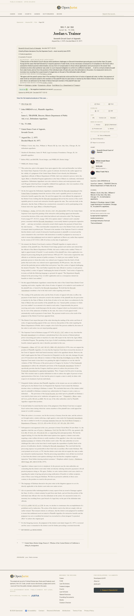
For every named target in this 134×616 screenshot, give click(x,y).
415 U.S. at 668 (26, 505)
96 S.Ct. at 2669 (37, 399)
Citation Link (102, 117)
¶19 (20, 383)
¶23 (20, 466)
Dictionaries (48, 14)
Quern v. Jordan (47, 74)
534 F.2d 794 (57, 430)
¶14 (20, 282)
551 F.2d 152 (26, 104)
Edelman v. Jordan (31, 85)
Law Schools (63, 592)
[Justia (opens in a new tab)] (35, 596)
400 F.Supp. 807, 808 (28, 462)
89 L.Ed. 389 (65, 423)
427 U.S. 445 (39, 347)
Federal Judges (64, 586)
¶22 (20, 427)
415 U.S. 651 (40, 211)
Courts (28, 14)
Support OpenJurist (108, 590)
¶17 (20, 332)
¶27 (20, 522)
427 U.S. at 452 (26, 399)
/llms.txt (96, 581)
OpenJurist (20, 22)
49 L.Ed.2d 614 (59, 347)
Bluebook (113, 117)
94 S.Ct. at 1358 (37, 505)
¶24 (20, 483)
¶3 (20, 123)
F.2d (35, 22)
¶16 (20, 320)
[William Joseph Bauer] (93, 162)
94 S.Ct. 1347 (50, 211)
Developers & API (100, 578)
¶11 (20, 190)
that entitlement (36, 237)
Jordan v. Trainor (47, 82)
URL (93, 117)
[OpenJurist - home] (67, 8)
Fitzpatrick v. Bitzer (44, 85)
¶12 (20, 210)
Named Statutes (65, 594)
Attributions (66, 611)
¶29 (23, 542)
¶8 (20, 159)
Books (59, 14)
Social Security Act (51, 393)
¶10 (20, 168)
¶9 (20, 163)
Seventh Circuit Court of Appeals (67, 39)
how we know (57, 89)
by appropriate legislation (45, 371)
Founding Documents (66, 597)
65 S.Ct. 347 (56, 423)
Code (20, 14)
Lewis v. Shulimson (45, 430)
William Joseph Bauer (103, 161)
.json (26, 557)
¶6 (20, 145)
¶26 (20, 505)
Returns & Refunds (53, 611)
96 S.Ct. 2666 (49, 347)
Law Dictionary (64, 584)
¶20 (20, 405)
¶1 (20, 104)
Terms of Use (77, 611)
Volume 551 (28, 22)
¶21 (20, 415)
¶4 (20, 129)
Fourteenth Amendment (66, 366)
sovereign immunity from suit (51, 420)
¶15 (20, 294)
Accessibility (30, 611)
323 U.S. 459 (42, 423)
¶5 (20, 137)
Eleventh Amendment (71, 191)
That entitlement (96, 223)
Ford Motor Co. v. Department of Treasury (66, 85)
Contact (41, 611)
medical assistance (27, 441)
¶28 (20, 529)
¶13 (20, 244)
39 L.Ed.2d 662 (61, 211)
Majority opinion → (101, 168)
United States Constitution (29, 193)
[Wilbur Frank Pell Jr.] (93, 173)
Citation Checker (65, 602)
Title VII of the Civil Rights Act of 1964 (66, 358)
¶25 (20, 490)
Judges (37, 14)
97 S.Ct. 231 (32, 433)
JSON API (97, 584)
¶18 (20, 347)
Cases (12, 14)
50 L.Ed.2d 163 (42, 433)
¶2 (20, 109)
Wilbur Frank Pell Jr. (102, 172)
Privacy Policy (89, 611)
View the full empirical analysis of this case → (32, 98)
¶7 (20, 152)
